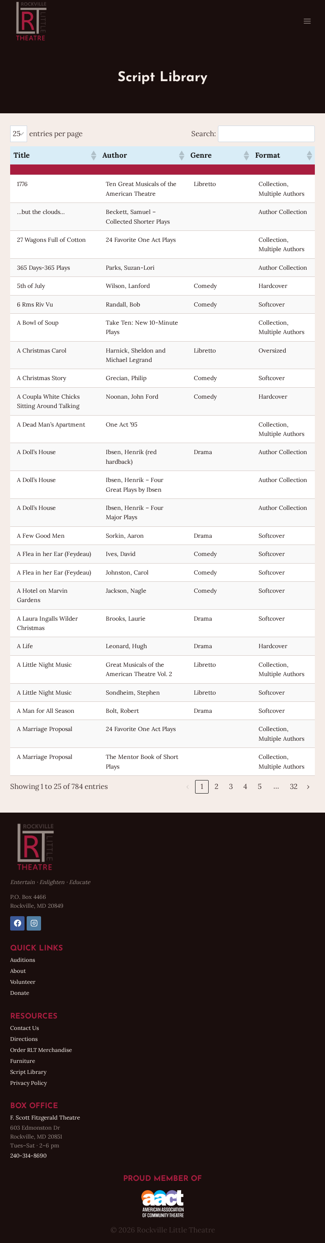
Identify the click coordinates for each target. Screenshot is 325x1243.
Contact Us (24, 1028)
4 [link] (245, 786)
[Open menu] (307, 20)
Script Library (28, 1072)
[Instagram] (34, 923)
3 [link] (231, 786)
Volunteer (23, 982)
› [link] (308, 786)
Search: (203, 133)
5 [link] (260, 786)
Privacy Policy (28, 1083)
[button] (93, 156)
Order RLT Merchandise (41, 1050)
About (18, 971)
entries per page (56, 133)
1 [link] (202, 786)
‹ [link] (187, 786)
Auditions (22, 960)
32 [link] (293, 786)
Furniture (22, 1061)
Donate (19, 993)
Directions (24, 1039)
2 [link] (216, 786)
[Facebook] (17, 923)
